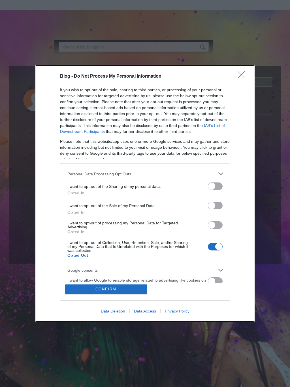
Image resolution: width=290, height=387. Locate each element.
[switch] (215, 186)
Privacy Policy (177, 311)
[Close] (243, 76)
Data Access (145, 311)
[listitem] (145, 174)
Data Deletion (113, 311)
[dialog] (145, 193)
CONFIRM (105, 289)
